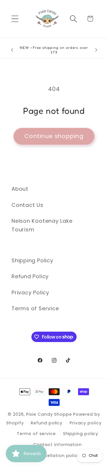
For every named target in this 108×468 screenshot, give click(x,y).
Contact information (57, 444)
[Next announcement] (96, 50)
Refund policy (46, 423)
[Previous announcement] (12, 50)
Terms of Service (35, 308)
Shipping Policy (32, 260)
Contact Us (27, 205)
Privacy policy (86, 423)
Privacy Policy (30, 292)
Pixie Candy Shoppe (49, 414)
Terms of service (36, 434)
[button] (15, 18)
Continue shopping (54, 136)
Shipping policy (80, 434)
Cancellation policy (57, 455)
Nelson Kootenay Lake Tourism (42, 225)
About (20, 188)
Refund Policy (30, 276)
